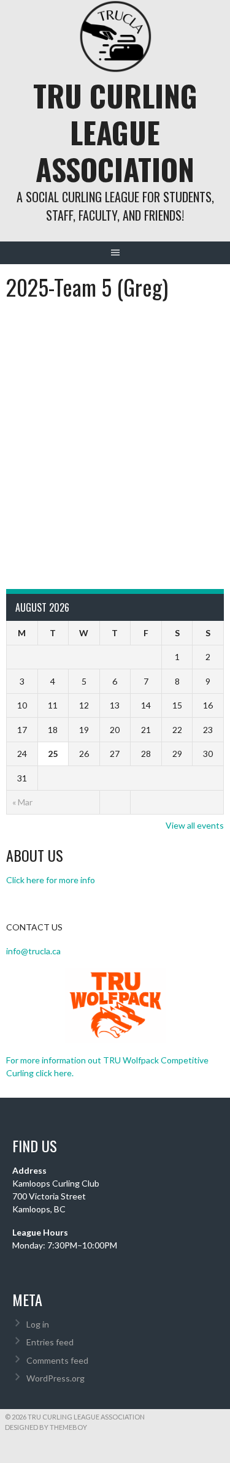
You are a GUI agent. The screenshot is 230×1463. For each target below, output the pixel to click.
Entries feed (50, 1342)
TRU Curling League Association (115, 132)
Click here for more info (50, 880)
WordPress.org (55, 1378)
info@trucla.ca (33, 951)
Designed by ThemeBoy (46, 1427)
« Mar (22, 802)
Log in (37, 1324)
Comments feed (57, 1360)
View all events (195, 825)
